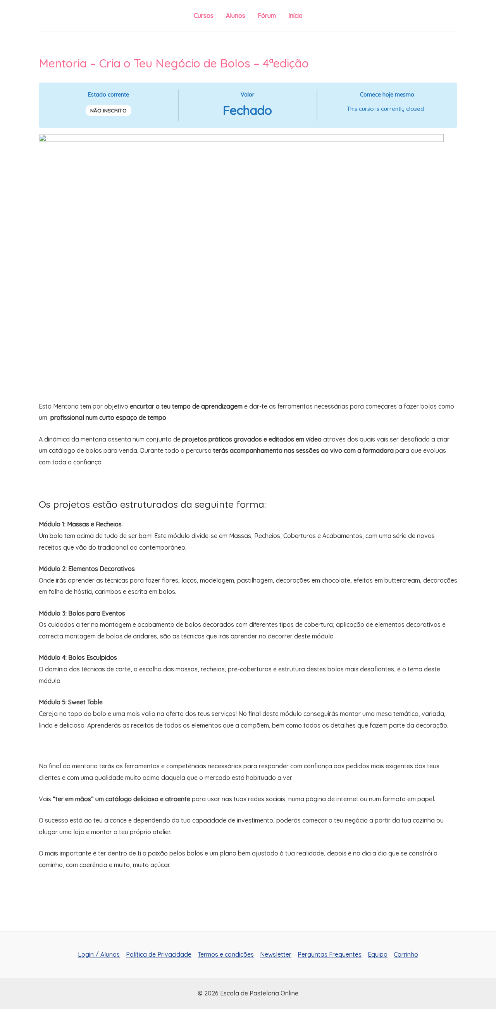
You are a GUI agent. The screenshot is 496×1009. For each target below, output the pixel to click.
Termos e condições (226, 954)
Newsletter (275, 954)
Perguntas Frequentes (330, 954)
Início (295, 15)
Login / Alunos (99, 954)
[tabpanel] (248, 517)
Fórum (267, 15)
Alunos (235, 15)
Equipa (378, 954)
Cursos (204, 15)
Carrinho (406, 954)
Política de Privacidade (158, 954)
